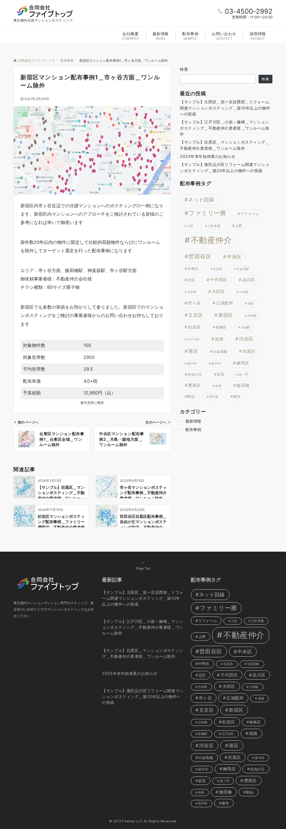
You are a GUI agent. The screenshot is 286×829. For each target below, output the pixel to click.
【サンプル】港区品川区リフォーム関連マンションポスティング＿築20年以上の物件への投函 (225, 167)
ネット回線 (201, 200)
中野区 (193, 268)
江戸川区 (193, 339)
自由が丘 (194, 374)
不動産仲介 (211, 240)
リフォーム (249, 213)
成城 (250, 303)
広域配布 (224, 303)
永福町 (246, 327)
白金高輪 (220, 351)
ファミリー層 (207, 212)
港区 (193, 351)
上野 (238, 225)
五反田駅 (243, 269)
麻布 (237, 396)
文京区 (195, 315)
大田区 (218, 291)
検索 (184, 69)
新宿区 (225, 315)
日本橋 (252, 316)
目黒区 (249, 351)
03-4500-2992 (249, 11)
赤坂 (218, 386)
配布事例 (193, 429)
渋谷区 (246, 339)
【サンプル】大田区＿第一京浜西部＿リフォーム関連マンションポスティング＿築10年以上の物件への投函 (225, 107)
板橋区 (221, 327)
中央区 (234, 256)
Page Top (143, 568)
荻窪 (221, 374)
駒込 (191, 396)
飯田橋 (243, 385)
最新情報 (193, 421)
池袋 (219, 339)
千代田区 (218, 279)
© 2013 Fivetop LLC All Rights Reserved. (143, 821)
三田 (190, 226)
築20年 (216, 363)
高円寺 (214, 397)
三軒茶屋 (214, 226)
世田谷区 (200, 256)
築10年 (192, 363)
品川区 (248, 279)
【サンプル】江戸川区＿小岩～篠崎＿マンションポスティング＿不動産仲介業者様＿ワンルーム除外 (225, 128)
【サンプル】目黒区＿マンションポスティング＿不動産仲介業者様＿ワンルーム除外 (225, 145)
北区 (191, 280)
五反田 (217, 269)
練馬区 (242, 363)
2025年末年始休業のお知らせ (207, 156)
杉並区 (194, 327)
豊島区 (194, 385)
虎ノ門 (243, 375)
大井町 (192, 292)
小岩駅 (243, 292)
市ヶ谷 (194, 303)
